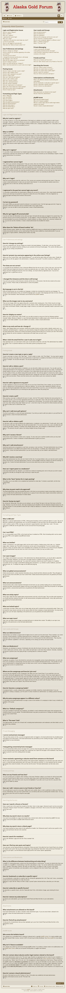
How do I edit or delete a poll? (10, 78)
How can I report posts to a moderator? (12, 85)
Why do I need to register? (9, 32)
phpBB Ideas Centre (10, 948)
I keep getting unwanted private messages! (44, 50)
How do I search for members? (41, 72)
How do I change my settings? (10, 50)
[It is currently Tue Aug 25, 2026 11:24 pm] (43, 22)
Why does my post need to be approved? (13, 88)
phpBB (37, 294)
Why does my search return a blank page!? (44, 70)
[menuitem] (58, 15)
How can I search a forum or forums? (43, 67)
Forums (10, 15)
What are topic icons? (8, 108)
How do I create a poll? (8, 75)
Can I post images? (8, 100)
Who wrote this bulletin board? (41, 99)
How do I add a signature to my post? (12, 74)
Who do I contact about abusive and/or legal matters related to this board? (47, 103)
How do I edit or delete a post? (10, 72)
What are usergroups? (39, 35)
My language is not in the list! (10, 58)
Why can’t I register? (8, 35)
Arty (28, 990)
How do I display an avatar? (10, 61)
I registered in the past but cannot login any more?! (15, 40)
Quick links (5, 16)
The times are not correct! (9, 55)
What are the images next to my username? (14, 60)
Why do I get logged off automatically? (12, 43)
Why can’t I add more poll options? (11, 77)
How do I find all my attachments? (42, 93)
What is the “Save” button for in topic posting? (14, 86)
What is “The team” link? (40, 43)
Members (19, 15)
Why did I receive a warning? (10, 83)
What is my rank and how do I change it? (13, 63)
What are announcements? (9, 103)
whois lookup (46, 958)
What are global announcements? (11, 102)
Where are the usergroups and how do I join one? (46, 37)
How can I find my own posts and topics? (44, 73)
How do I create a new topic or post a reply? (14, 71)
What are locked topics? (9, 106)
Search (5, 18)
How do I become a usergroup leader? (43, 38)
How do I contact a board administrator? (43, 105)
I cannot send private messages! (42, 49)
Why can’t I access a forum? (10, 80)
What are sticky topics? (9, 105)
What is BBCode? (7, 95)
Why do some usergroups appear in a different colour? (47, 40)
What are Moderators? (39, 33)
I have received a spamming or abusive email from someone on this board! (46, 53)
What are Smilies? (7, 98)
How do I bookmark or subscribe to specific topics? (46, 83)
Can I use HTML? (7, 97)
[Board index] (33, 7)
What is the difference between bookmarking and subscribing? (46, 80)
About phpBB (50, 938)
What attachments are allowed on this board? (45, 92)
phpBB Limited (44, 936)
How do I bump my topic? (9, 89)
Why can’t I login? (7, 38)
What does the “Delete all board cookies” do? (14, 45)
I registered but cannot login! (10, 37)
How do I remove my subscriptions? (42, 86)
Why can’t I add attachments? (10, 82)
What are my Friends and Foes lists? (43, 60)
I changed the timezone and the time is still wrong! (15, 57)
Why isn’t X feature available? (41, 101)
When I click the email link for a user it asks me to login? (17, 65)
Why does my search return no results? (43, 69)
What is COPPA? (7, 33)
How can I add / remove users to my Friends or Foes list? (48, 61)
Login (10, 18)
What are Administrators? (40, 32)
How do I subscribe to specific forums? (43, 84)
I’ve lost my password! (8, 41)
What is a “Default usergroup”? (41, 41)
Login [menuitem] (62, 16)
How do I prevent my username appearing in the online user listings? (16, 53)
